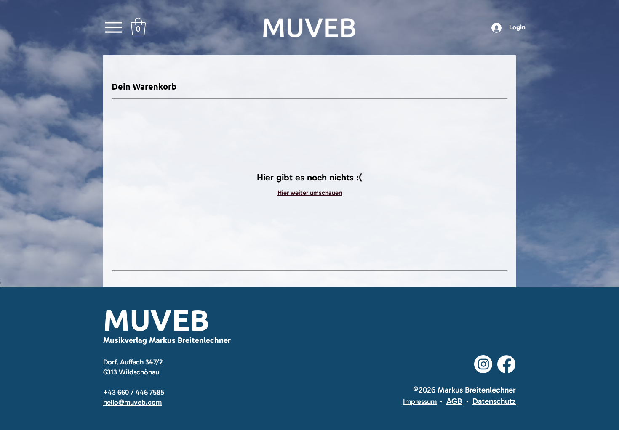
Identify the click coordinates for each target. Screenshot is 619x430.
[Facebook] (506, 364)
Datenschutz (494, 401)
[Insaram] (483, 364)
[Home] (309, 27)
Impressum (420, 401)
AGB (454, 401)
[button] (138, 26)
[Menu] (113, 27)
